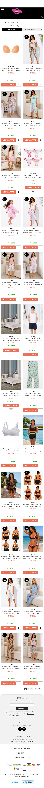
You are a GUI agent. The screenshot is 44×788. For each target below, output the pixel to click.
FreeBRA (11, 66)
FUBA (33, 447)
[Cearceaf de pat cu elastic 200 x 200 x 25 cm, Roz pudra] (11, 375)
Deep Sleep (33, 173)
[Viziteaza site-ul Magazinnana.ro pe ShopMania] (28, 782)
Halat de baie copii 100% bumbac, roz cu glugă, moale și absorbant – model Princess (11, 232)
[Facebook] (20, 729)
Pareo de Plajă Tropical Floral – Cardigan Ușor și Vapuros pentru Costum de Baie (11, 505)
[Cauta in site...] (37, 20)
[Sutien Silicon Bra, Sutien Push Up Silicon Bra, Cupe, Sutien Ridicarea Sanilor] (11, 49)
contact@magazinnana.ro (23, 741)
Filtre (12, 29)
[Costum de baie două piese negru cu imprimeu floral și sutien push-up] (33, 539)
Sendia (11, 229)
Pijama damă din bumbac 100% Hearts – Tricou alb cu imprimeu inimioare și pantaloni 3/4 (33, 232)
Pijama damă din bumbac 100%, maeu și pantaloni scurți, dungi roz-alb (11, 176)
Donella (33, 336)
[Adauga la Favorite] (18, 84)
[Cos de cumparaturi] (32, 20)
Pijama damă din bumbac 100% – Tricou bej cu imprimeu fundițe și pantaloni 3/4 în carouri (33, 69)
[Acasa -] (22, 11)
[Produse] (3, 10)
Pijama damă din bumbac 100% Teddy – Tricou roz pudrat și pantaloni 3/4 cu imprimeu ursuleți (11, 284)
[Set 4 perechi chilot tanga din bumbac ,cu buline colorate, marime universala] (33, 158)
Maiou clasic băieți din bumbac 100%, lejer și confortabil (33, 339)
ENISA (33, 66)
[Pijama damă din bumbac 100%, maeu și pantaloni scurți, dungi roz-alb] (11, 158)
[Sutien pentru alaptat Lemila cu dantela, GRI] (11, 430)
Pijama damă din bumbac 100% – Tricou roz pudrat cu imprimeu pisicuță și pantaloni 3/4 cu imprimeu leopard (33, 668)
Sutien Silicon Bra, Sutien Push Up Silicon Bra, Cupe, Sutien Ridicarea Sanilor (11, 69)
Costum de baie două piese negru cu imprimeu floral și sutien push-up (33, 557)
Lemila (11, 447)
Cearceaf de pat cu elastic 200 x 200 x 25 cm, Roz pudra (11, 395)
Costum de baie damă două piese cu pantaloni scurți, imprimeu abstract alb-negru (11, 557)
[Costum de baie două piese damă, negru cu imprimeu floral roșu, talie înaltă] (33, 485)
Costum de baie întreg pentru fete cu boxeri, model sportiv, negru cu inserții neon (33, 450)
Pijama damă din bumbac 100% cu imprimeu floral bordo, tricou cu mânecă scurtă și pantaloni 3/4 (11, 125)
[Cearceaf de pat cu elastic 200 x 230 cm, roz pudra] (11, 319)
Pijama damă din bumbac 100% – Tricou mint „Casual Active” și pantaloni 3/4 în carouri (33, 125)
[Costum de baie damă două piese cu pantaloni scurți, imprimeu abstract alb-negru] (11, 538)
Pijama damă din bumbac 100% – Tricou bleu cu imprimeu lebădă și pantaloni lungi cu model (33, 612)
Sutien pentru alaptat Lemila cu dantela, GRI (11, 450)
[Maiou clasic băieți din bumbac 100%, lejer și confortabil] (33, 319)
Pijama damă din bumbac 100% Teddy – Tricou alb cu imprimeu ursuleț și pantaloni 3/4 (11, 612)
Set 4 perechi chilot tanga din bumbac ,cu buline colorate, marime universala (33, 176)
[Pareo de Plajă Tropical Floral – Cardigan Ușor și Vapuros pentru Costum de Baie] (11, 485)
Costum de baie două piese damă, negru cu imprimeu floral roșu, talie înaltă (33, 505)
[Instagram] (24, 729)
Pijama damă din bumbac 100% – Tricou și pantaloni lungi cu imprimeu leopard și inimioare (11, 668)
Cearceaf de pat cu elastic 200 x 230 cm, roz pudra (11, 339)
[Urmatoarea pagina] (39, 689)
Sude (11, 173)
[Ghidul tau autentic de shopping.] (15, 782)
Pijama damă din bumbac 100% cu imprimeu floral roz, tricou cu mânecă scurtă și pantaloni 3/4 (33, 284)
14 (36, 689)
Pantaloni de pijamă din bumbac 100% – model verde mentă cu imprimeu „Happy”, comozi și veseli (33, 395)
